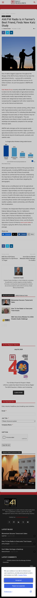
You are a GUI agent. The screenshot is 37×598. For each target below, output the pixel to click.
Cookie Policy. (22, 575)
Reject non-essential (18, 586)
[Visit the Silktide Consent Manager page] (31, 592)
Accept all (18, 580)
